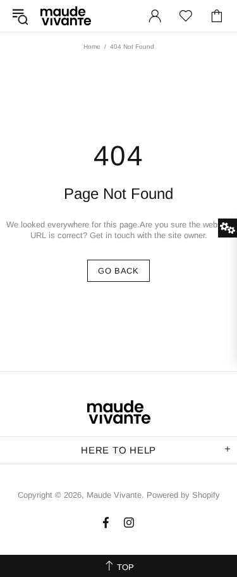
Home (91, 46)
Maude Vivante (65, 15)
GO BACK (118, 271)
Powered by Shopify (183, 495)
